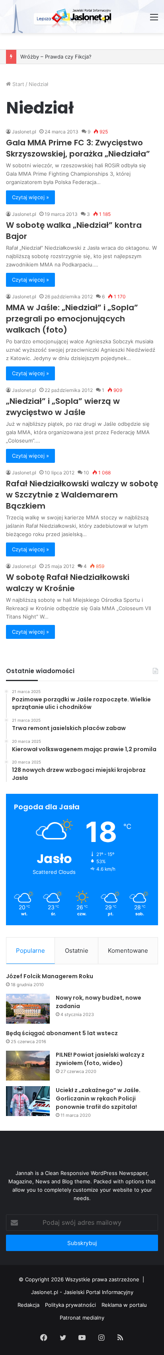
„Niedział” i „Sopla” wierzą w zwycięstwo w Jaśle (63, 407)
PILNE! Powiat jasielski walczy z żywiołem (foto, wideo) (100, 1059)
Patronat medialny (82, 1317)
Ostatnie (76, 950)
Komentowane (128, 950)
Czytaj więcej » (30, 197)
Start (17, 84)
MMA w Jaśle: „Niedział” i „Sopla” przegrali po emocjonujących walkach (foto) (72, 318)
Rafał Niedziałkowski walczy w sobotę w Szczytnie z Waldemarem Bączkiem (82, 494)
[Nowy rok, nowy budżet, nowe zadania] (28, 1009)
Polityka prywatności (70, 1305)
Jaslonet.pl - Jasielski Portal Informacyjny (82, 1292)
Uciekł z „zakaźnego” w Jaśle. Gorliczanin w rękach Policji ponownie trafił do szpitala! (98, 1098)
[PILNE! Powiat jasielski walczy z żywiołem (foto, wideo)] (28, 1066)
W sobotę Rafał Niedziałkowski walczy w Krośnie (67, 583)
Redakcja (28, 1305)
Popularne (30, 950)
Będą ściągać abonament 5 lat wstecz (62, 1033)
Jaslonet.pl (24, 132)
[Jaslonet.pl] (82, 16)
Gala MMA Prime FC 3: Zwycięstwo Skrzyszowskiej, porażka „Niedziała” (78, 148)
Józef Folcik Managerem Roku (49, 976)
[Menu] (154, 20)
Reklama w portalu (124, 1305)
